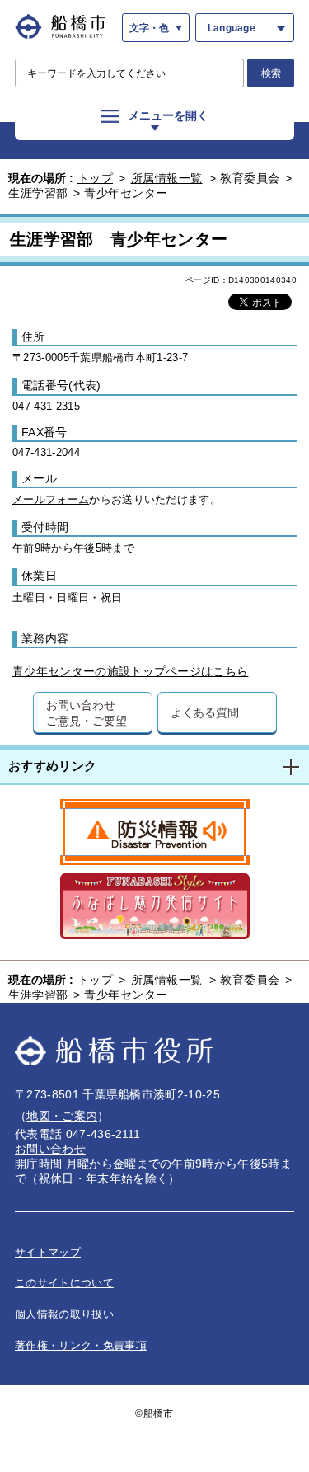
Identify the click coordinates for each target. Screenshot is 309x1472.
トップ (95, 178)
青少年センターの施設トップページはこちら (130, 671)
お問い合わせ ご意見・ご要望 (86, 712)
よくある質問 (205, 712)
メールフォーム (50, 499)
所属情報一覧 (167, 178)
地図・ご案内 (61, 1115)
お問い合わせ (50, 1148)
